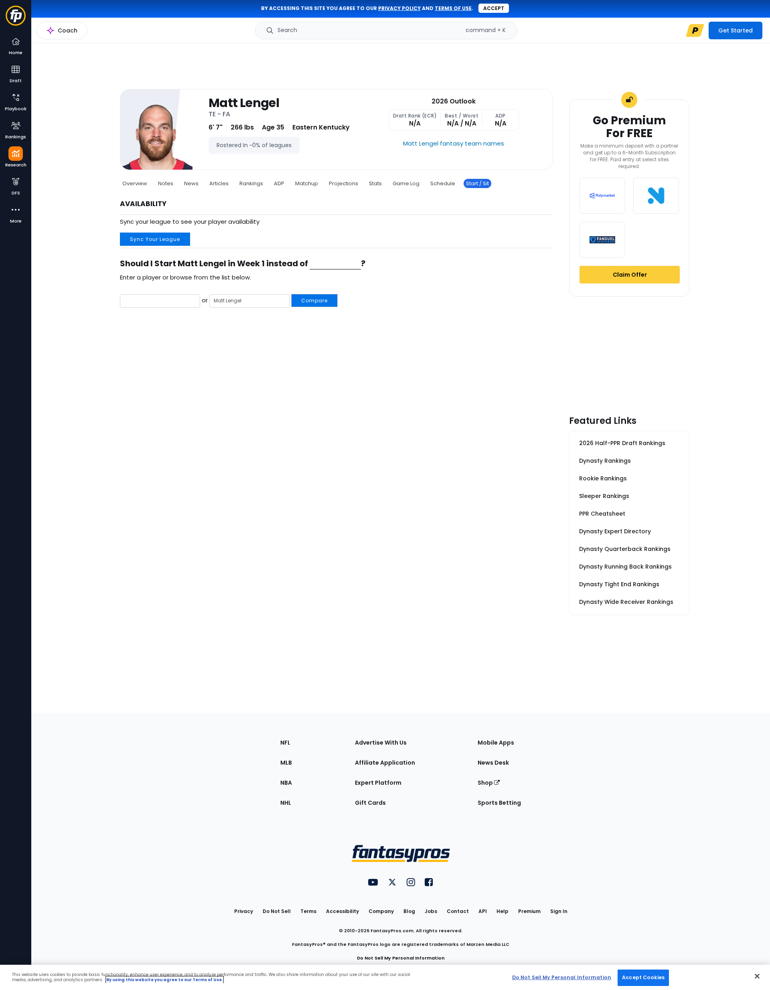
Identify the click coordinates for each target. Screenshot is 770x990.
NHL (285, 803)
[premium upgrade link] (695, 30)
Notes (165, 183)
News (191, 183)
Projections (343, 183)
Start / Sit (477, 183)
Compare (314, 300)
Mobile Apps (496, 743)
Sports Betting (499, 803)
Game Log (406, 183)
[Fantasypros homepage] (16, 19)
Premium (529, 911)
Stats (375, 183)
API (482, 911)
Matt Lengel (244, 103)
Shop (486, 783)
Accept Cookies (643, 977)
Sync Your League (155, 239)
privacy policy (399, 8)
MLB (286, 763)
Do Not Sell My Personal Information (401, 958)
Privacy (243, 911)
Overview (134, 183)
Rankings (251, 183)
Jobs (431, 911)
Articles (219, 183)
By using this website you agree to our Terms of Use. (164, 980)
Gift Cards (370, 803)
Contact (458, 911)
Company (381, 911)
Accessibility (342, 911)
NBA (286, 783)
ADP (279, 183)
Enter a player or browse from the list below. (185, 277)
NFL (285, 743)
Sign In (558, 911)
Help (502, 911)
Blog (409, 911)
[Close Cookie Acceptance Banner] (757, 976)
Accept (493, 8)
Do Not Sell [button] (277, 911)
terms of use (453, 8)
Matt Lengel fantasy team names (453, 143)
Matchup (306, 183)
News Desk (493, 763)
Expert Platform (378, 783)
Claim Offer (630, 275)
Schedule (442, 183)
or (264, 300)
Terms (308, 911)
